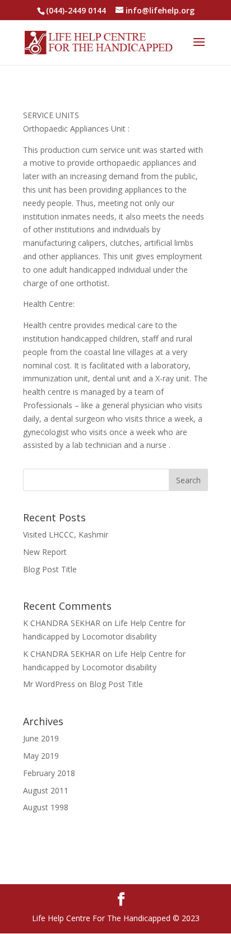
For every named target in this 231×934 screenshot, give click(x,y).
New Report (45, 552)
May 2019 (41, 755)
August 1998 (45, 807)
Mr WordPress (49, 684)
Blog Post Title (50, 569)
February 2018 (49, 773)
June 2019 (41, 738)
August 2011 (45, 790)
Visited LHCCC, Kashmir (65, 534)
